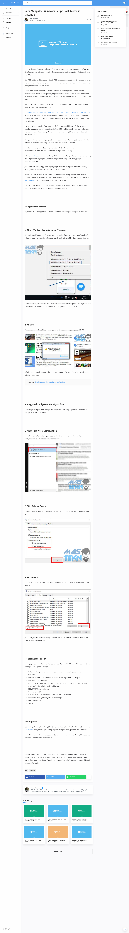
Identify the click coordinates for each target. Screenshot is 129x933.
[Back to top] (125, 929)
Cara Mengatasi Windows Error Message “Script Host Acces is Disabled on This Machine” (58, 112)
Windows (29, 730)
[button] (25, 3)
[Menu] (3, 3)
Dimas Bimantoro (33, 18)
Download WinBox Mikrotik (109, 42)
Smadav (37, 156)
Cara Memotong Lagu (107, 36)
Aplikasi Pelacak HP (106, 15)
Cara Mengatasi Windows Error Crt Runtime (50, 382)
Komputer (32, 770)
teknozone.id (30, 180)
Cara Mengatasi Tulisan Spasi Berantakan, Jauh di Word (109, 22)
